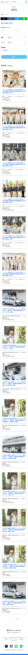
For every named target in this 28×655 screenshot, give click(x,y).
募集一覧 (6, 639)
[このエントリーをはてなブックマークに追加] (17, 18)
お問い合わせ (14, 640)
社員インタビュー (21, 637)
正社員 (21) (5, 50)
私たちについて (6, 637)
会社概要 (21, 639)
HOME (2, 14)
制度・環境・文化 (13, 637)
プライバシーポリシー (14, 639)
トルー (22, 649)
